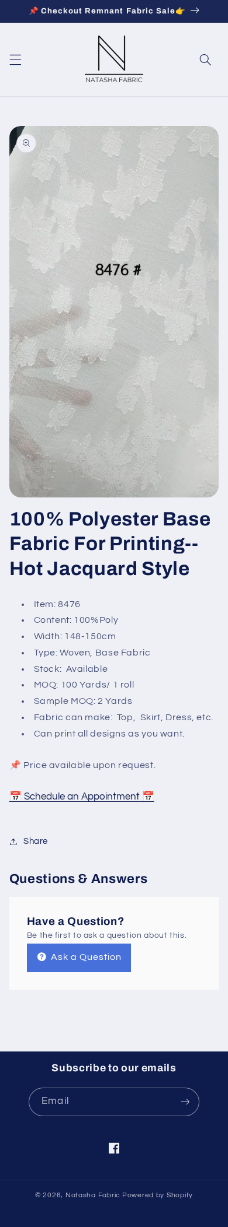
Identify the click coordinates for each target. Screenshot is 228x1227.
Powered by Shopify (157, 1195)
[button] (15, 60)
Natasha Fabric (92, 1195)
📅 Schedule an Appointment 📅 (81, 796)
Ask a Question (85, 957)
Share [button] (35, 841)
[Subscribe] (184, 1102)
